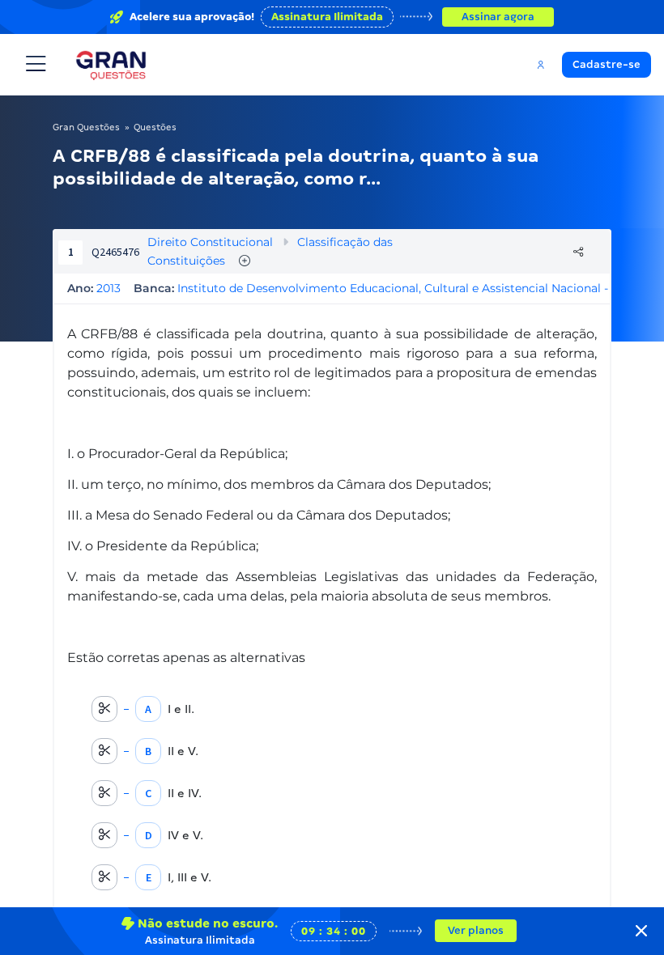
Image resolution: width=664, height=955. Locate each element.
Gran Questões (86, 127)
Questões (155, 127)
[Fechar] (641, 931)
